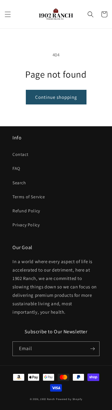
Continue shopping (56, 97)
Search (19, 183)
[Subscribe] (92, 348)
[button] (8, 14)
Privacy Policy (26, 225)
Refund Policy (26, 211)
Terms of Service (28, 197)
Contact (20, 154)
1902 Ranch (47, 399)
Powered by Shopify (69, 399)
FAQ (16, 168)
